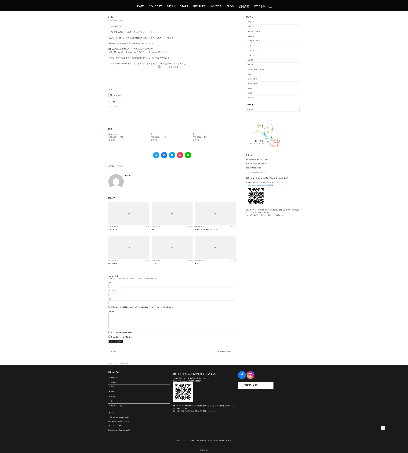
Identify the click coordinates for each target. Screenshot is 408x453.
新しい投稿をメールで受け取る (121, 337)
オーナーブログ (253, 50)
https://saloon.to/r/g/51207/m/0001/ (260, 185)
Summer (112, 134)
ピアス (154, 263)
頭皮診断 (251, 36)
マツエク (251, 98)
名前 (110, 283)
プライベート (252, 22)
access (113, 396)
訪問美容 (244, 6)
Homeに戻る (115, 377)
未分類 (123, 20)
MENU (171, 6)
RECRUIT (199, 6)
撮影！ (197, 263)
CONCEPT (155, 6)
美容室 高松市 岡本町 (256, 69)
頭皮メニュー (252, 27)
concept (113, 382)
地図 (249, 74)
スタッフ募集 (252, 79)
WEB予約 (259, 6)
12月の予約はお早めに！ (225, 351)
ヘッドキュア (112, 229)
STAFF (184, 6)
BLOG (230, 6)
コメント (111, 311)
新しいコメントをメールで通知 (121, 332)
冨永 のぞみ (252, 45)
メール (111, 291)
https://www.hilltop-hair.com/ (256, 172)
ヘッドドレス (112, 263)
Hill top (250, 64)
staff (112, 391)
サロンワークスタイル (255, 41)
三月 (153, 229)
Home (110, 363)
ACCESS (216, 6)
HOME (140, 6)
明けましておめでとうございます (206, 229)
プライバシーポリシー (118, 406)
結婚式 (250, 88)
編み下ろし (114, 351)
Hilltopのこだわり (254, 31)
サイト (110, 299)
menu (112, 387)
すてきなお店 (252, 84)
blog (116, 363)
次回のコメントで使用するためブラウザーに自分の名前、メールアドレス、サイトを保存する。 (142, 307)
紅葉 (126, 363)
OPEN (250, 93)
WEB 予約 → (255, 385)
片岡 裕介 (252, 55)
